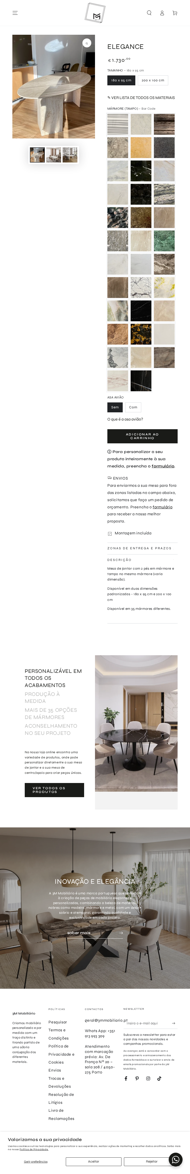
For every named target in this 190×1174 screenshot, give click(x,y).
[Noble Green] (117, 310)
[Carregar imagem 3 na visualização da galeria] (70, 155)
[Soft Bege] (164, 310)
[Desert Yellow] (141, 147)
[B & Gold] (141, 334)
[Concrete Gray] (117, 147)
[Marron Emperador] (141, 217)
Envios (54, 1070)
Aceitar (93, 1161)
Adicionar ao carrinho (142, 436)
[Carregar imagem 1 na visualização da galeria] (37, 155)
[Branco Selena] (141, 264)
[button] (149, 12)
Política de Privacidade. (34, 1149)
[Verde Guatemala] (164, 240)
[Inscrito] (175, 1023)
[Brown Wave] (164, 124)
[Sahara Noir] (141, 380)
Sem (115, 407)
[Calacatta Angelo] (164, 171)
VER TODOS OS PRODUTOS (49, 790)
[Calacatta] (117, 357)
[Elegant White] (117, 194)
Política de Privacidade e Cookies (61, 1054)
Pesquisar (57, 1022)
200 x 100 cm (153, 80)
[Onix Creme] (141, 357)
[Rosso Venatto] (117, 380)
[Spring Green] (117, 171)
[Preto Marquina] (141, 310)
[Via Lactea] (141, 171)
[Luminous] (164, 287)
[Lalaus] (164, 194)
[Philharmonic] (164, 357)
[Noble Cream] (164, 217)
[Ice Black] (141, 194)
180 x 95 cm (121, 80)
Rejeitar (152, 1161)
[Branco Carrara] (141, 124)
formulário (163, 466)
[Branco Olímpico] (117, 264)
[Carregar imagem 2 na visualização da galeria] (53, 155)
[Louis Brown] (117, 217)
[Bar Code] (117, 124)
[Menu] (15, 12)
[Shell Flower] (117, 240)
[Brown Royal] (164, 264)
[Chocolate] (117, 287)
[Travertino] (141, 240)
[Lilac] (141, 287)
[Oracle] (164, 147)
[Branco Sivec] (164, 334)
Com (133, 407)
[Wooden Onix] (117, 334)
